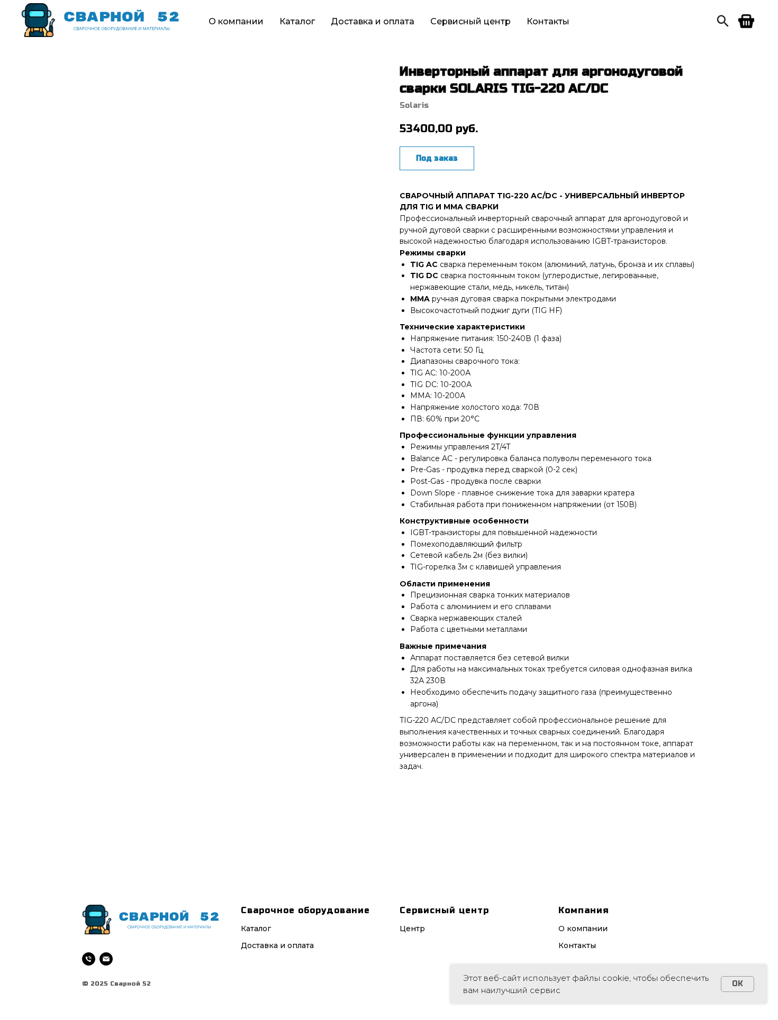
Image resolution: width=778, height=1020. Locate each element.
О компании (236, 21)
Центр (412, 928)
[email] (106, 959)
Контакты (548, 21)
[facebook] (746, 21)
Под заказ (437, 158)
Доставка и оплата (372, 21)
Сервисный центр (470, 21)
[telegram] (723, 21)
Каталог (297, 21)
